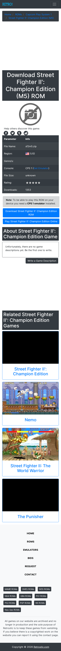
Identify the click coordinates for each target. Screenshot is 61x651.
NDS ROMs (44, 589)
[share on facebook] (5, 132)
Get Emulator (41, 168)
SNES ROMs (28, 589)
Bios (30, 558)
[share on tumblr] (19, 132)
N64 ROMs (10, 596)
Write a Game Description (42, 260)
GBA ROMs (25, 596)
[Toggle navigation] (54, 4)
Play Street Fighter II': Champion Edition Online (31, 221)
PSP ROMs (25, 603)
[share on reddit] (25, 132)
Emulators (30, 549)
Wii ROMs (40, 603)
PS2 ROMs (10, 603)
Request (30, 566)
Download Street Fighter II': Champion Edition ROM (31, 213)
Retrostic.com (41, 646)
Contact (31, 574)
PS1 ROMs (41, 596)
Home (30, 533)
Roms (30, 541)
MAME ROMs (11, 589)
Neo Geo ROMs (12, 610)
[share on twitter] (12, 132)
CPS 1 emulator (36, 203)
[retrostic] (7, 4)
